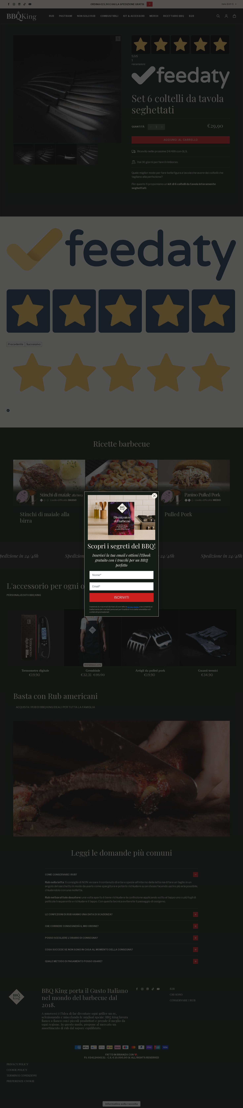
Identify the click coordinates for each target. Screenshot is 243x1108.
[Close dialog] (154, 496)
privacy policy (133, 607)
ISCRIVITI (121, 597)
